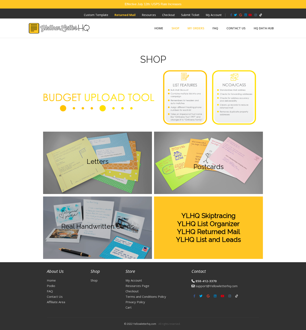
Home (158, 28)
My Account (214, 15)
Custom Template (96, 15)
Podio (51, 286)
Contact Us (235, 28)
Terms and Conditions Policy (146, 296)
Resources (149, 15)
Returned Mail (125, 15)
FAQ (215, 28)
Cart (129, 307)
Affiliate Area (56, 302)
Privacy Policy (135, 302)
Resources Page (137, 286)
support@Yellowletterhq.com (216, 286)
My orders (196, 28)
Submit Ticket (190, 15)
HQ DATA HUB (264, 28)
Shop (175, 28)
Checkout (168, 15)
